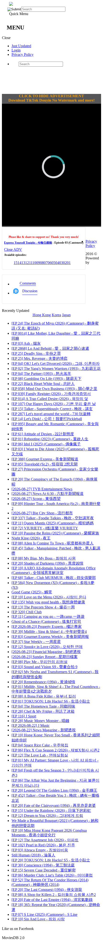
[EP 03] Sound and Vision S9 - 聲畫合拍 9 (44, 667)
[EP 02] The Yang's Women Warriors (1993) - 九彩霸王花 (56, 369)
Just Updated (21, 46)
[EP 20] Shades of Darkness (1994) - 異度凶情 (47, 563)
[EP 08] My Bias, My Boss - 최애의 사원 (43, 558)
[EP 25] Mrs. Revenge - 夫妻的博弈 (39, 358)
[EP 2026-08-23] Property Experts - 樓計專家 (46, 627)
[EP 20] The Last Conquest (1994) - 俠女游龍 (46, 890)
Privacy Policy (22, 54)
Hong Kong (42, 315)
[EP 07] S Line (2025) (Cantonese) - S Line (44, 914)
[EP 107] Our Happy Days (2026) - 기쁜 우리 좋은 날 (53, 404)
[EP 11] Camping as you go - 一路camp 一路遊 (48, 616)
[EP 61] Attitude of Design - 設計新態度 (42, 434)
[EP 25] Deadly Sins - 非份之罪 (36, 353)
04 (57, 263)
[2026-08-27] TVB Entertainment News (41, 489)
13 (23, 263)
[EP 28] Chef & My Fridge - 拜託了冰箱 (42, 711)
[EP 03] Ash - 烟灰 (26, 343)
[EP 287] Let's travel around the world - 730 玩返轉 (51, 414)
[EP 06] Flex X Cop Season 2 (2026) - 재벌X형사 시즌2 (55, 750)
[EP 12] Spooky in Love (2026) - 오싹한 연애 (47, 647)
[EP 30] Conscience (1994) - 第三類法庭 (43, 865)
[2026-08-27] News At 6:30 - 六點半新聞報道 (47, 494)
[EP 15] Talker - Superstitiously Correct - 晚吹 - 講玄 (52, 409)
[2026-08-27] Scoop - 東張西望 (36, 499)
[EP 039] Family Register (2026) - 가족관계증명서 (51, 394)
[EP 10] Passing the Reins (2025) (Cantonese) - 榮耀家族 (55, 533)
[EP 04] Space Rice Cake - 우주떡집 (39, 745)
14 (19, 263)
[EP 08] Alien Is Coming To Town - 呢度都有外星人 (52, 543)
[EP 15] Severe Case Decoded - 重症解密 (43, 870)
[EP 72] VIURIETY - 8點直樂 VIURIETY (44, 528)
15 (15, 263)
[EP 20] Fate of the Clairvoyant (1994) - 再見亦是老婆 (53, 805)
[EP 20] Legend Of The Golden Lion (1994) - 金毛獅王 (54, 790)
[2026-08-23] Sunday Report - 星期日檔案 (44, 657)
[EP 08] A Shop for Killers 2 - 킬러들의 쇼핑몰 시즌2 (53, 895)
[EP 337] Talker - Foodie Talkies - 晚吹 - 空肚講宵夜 (52, 518)
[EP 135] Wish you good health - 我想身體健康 (48, 602)
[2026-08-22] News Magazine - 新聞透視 (43, 730)
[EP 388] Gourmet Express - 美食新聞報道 (44, 459)
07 (46, 263)
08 (42, 263)
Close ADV (13, 249)
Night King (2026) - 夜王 (31, 538)
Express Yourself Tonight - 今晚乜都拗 (28, 242)
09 (38, 263)
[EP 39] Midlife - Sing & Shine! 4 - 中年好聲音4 (49, 632)
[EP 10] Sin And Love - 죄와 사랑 (38, 919)
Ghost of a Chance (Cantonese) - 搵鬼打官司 (46, 621)
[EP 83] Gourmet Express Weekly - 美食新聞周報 (50, 637)
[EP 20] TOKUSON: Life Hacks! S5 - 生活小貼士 (50, 860)
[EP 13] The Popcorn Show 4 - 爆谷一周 (43, 607)
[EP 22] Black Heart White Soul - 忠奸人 (43, 384)
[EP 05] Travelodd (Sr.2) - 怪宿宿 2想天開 (44, 464)
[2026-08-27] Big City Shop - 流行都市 (42, 513)
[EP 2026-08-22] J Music (30, 725)
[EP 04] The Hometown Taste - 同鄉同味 (43, 706)
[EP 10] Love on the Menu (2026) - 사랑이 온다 (48, 597)
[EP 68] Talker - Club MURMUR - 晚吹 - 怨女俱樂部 (53, 578)
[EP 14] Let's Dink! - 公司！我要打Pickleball (46, 419)
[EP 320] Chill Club (26, 612)
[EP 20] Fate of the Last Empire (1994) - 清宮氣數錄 (52, 900)
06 (50, 263)
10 (34, 263)
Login (16, 50)
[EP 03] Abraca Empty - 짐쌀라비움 (39, 850)
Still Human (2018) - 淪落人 (33, 855)
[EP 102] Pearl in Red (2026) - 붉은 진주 (43, 845)
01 (69, 263)
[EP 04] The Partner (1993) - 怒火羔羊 (41, 374)
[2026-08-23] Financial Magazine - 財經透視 (46, 652)
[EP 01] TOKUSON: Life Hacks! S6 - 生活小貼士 (50, 701)
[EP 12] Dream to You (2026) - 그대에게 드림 (47, 816)
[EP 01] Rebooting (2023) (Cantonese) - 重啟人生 (49, 439)
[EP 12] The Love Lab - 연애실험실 (39, 755)
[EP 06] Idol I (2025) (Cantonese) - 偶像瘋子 (46, 444)
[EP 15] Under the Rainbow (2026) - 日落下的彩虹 (51, 810)
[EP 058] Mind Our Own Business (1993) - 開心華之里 (54, 389)
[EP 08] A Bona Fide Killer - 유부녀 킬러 (43, 696)
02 (65, 263)
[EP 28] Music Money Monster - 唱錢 (40, 721)
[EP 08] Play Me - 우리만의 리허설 (39, 662)
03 (61, 263)
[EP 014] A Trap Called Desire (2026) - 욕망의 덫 (49, 399)
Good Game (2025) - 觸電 (31, 592)
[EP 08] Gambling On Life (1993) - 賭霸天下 (46, 379)
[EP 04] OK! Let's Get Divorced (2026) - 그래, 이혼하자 (55, 363)
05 (53, 263)
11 (30, 263)
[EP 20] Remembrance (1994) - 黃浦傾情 (43, 682)
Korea (56, 315)
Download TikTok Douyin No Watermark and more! (51, 100)
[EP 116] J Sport (23, 716)
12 (27, 263)
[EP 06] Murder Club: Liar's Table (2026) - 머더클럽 (52, 875)
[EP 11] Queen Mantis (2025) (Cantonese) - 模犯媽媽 (52, 523)
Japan (66, 315)
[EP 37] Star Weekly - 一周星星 (36, 642)
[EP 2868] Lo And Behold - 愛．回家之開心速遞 (50, 348)
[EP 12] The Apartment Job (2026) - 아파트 (45, 840)
